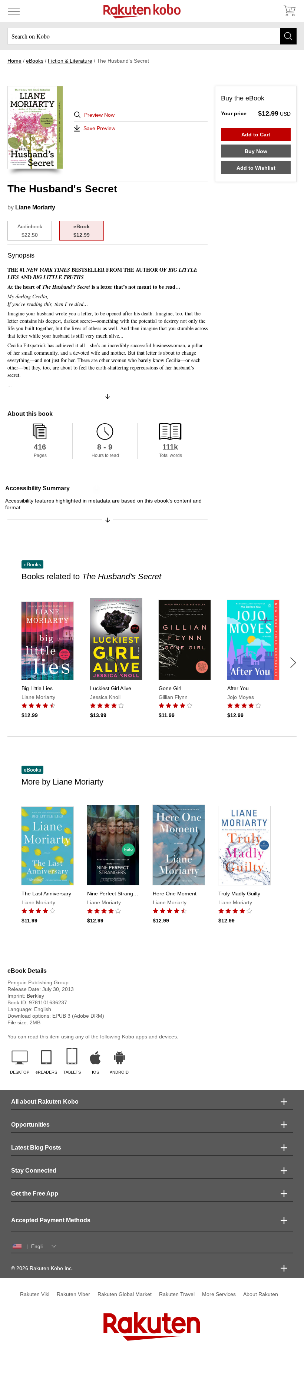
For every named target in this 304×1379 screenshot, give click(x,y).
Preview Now (99, 115)
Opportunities (30, 1124)
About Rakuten (260, 1294)
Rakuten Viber (73, 1294)
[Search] (288, 36)
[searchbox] (152, 36)
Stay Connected (33, 1170)
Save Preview (99, 128)
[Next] (293, 662)
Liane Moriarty (35, 207)
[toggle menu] (14, 11)
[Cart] (289, 11)
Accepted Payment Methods (50, 1220)
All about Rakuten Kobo (45, 1101)
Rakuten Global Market (125, 1294)
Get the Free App (34, 1193)
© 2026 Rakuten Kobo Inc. (42, 1268)
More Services (219, 1294)
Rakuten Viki (34, 1294)
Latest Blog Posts (36, 1147)
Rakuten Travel (177, 1294)
